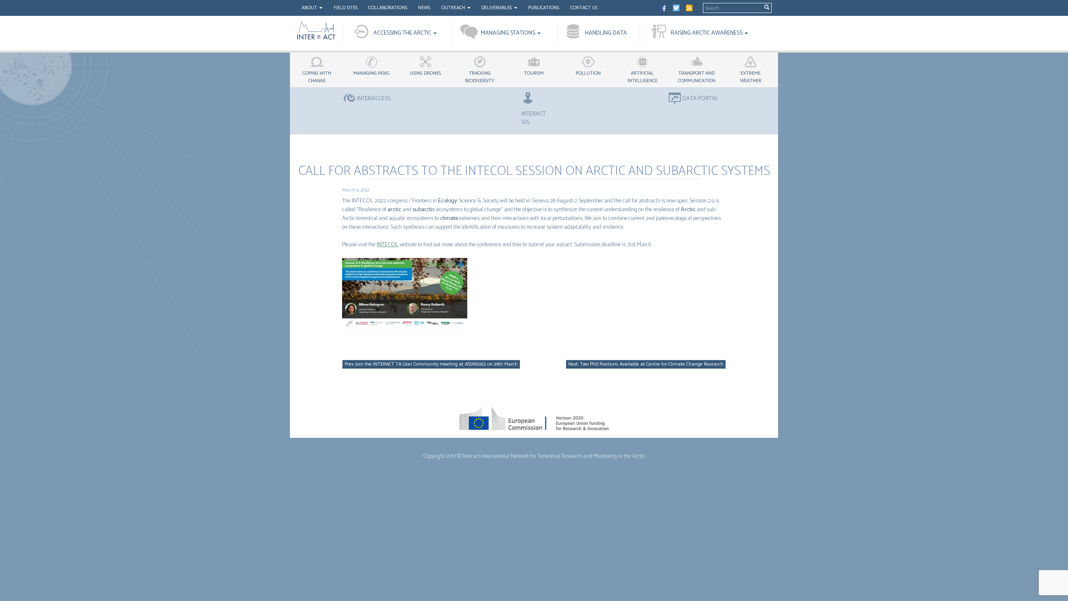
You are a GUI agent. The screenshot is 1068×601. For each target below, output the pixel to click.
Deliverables (497, 8)
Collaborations (387, 8)
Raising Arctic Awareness (707, 33)
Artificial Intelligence (642, 77)
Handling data (606, 33)
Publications (543, 8)
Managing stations (509, 33)
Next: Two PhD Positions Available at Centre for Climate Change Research (645, 364)
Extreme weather (750, 77)
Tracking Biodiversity (479, 77)
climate (449, 218)
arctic (394, 210)
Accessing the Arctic (403, 33)
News (424, 8)
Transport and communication (696, 77)
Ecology (447, 201)
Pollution (588, 73)
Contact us (583, 8)
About (310, 8)
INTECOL (387, 245)
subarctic (424, 210)
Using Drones (425, 73)
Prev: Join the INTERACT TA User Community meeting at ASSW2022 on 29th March (431, 364)
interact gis (533, 118)
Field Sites (346, 8)
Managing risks (371, 73)
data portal (700, 99)
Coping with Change (316, 77)
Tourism (534, 73)
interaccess (373, 99)
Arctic (688, 210)
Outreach (453, 8)
